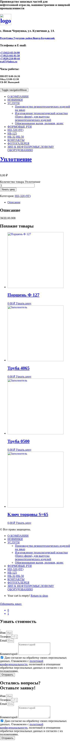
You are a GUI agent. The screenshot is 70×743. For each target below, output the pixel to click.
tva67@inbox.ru (8, 61)
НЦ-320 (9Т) (15, 130)
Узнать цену (8, 189)
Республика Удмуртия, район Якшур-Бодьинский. (27, 38)
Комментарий (9, 654)
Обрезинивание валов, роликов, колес (39, 123)
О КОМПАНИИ (18, 96)
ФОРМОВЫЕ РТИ (19, 126)
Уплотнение (16, 159)
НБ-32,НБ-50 (15, 136)
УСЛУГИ (13, 103)
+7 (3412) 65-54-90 (10, 52)
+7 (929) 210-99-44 (10, 58)
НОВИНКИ (15, 99)
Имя (3, 632)
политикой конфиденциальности (21, 662)
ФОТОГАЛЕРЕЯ (18, 143)
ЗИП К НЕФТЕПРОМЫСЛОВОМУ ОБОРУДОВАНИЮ (30, 148)
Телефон (6, 636)
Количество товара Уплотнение (20, 181)
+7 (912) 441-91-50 (10, 55)
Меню (14, 90)
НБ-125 (12, 133)
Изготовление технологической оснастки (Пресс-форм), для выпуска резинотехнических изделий (41, 117)
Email (4, 640)
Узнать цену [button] (23, 303)
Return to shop (39, 595)
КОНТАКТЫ (15, 140)
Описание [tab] (13, 202)
